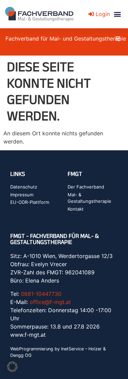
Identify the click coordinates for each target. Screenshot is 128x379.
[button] (117, 14)
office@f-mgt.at (50, 302)
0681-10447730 (41, 293)
